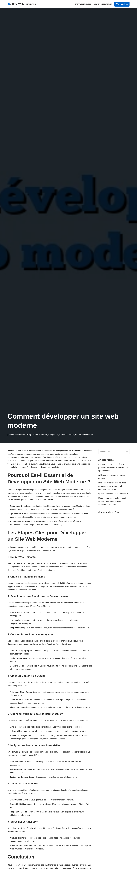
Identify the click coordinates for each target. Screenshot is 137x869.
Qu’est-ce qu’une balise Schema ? (113, 494)
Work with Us (122, 4)
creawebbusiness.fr (17, 435)
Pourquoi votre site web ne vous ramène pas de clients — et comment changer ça (112, 486)
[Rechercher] (127, 451)
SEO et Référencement (84, 435)
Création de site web (39, 435)
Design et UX (53, 435)
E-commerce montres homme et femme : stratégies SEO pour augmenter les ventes (112, 501)
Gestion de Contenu (66, 435)
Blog (29, 435)
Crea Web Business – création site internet (93, 4)
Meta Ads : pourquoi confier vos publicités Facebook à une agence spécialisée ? (113, 467)
